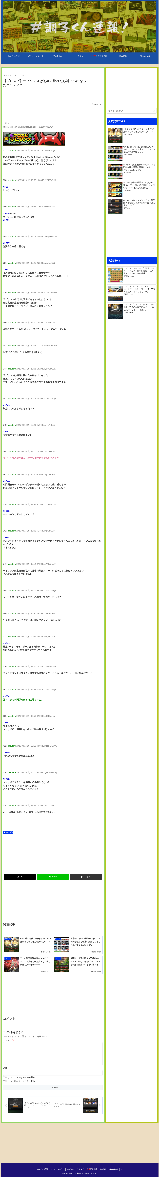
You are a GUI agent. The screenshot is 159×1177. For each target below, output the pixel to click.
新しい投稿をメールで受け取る (20, 1081)
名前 (5, 1068)
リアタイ (80, 1169)
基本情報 (103, 1169)
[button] (86, 877)
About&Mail (113, 1169)
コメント (8, 1040)
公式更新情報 (92, 1169)
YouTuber (70, 1169)
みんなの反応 (42, 1169)
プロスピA (9, 832)
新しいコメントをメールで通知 (20, 1077)
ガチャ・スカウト (57, 1169)
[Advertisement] (52, 94)
